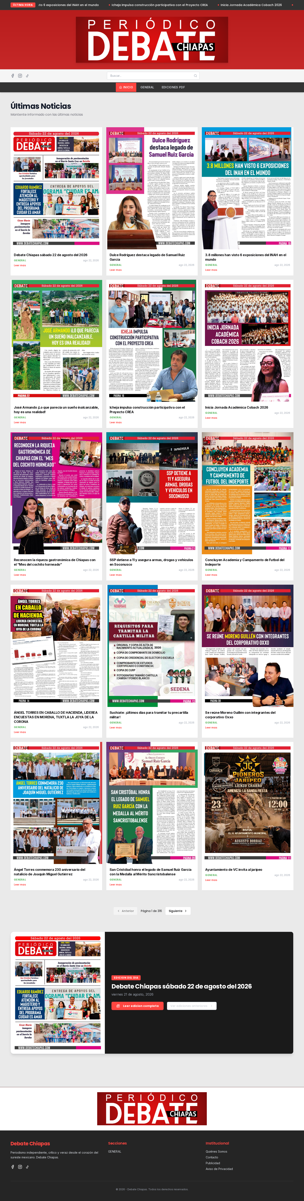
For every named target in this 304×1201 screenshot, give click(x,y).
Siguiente (175, 911)
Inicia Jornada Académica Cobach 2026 (189, 5)
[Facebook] (13, 76)
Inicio (128, 87)
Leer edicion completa (141, 1006)
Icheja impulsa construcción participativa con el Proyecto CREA (98, 5)
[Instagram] (20, 76)
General (147, 87)
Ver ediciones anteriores (188, 1006)
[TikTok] (27, 76)
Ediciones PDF (173, 87)
